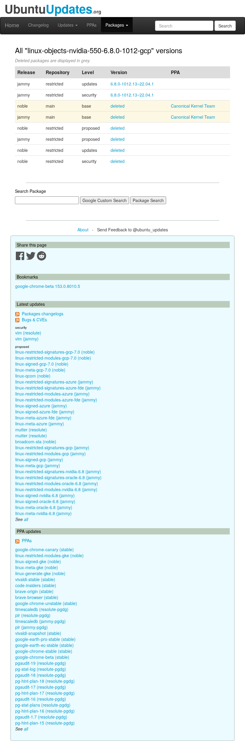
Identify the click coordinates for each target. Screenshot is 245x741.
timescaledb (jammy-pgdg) (40, 621)
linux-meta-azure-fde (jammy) (43, 418)
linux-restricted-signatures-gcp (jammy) (52, 447)
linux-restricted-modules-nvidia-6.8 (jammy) (56, 489)
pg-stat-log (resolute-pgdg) (40, 669)
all (26, 519)
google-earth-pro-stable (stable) (45, 639)
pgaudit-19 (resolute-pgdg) (40, 663)
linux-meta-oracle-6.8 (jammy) (43, 507)
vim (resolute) (28, 333)
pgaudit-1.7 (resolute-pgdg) (41, 717)
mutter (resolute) (31, 430)
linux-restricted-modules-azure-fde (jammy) (56, 400)
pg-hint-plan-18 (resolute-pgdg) (45, 681)
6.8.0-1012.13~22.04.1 (132, 84)
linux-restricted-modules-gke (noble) (49, 555)
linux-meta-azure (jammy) (39, 424)
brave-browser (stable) (36, 597)
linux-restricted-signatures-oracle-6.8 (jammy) (58, 477)
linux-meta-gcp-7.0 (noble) (40, 370)
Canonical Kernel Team (193, 106)
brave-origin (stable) (34, 591)
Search (225, 26)
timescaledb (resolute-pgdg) (41, 609)
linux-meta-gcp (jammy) (37, 465)
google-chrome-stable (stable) (43, 651)
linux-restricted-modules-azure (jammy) (52, 394)
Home (12, 25)
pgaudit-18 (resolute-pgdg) (40, 675)
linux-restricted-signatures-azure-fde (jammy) (58, 388)
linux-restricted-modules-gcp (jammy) (50, 453)
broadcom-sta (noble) (35, 441)
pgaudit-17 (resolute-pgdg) (40, 687)
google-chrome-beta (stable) (42, 657)
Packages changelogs (42, 314)
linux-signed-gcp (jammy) (39, 459)
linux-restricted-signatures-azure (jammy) (54, 382)
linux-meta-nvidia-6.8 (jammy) (43, 513)
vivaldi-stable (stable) (35, 579)
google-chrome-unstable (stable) (46, 603)
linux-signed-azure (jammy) (41, 406)
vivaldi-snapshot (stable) (38, 633)
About (82, 230)
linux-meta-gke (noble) (36, 567)
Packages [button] (115, 25)
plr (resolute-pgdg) (32, 615)
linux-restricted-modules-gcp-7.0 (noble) (53, 358)
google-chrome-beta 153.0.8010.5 (47, 286)
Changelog (38, 25)
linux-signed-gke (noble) (38, 561)
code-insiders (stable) (35, 585)
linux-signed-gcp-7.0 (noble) (41, 364)
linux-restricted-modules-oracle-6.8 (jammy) (56, 483)
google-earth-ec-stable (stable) (44, 645)
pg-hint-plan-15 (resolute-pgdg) (45, 723)
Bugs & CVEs (34, 320)
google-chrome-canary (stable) (44, 549)
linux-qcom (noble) (32, 376)
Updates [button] (66, 25)
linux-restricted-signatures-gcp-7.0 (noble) (55, 352)
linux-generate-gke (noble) (40, 573)
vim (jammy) (27, 339)
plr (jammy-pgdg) (31, 627)
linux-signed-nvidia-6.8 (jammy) (45, 495)
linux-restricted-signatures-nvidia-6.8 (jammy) (58, 471)
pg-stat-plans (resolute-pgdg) (43, 705)
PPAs (92, 25)
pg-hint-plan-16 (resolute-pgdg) (45, 711)
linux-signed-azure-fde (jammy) (44, 412)
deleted (118, 106)
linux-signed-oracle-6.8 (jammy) (45, 501)
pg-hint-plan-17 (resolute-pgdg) (45, 693)
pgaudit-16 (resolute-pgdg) (40, 699)
